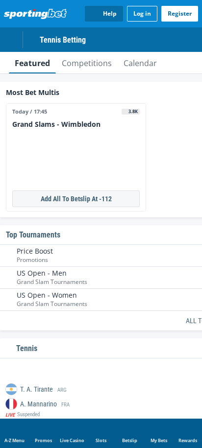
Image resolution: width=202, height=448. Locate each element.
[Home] (37, 14)
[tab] (32, 62)
